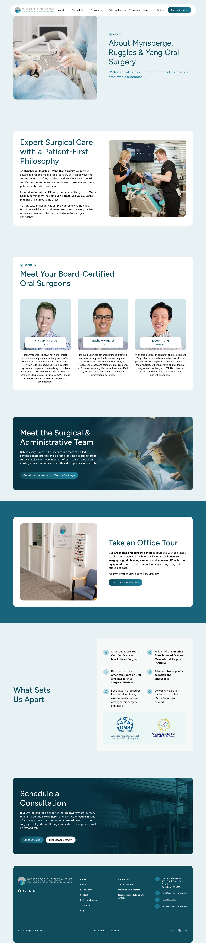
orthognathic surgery (124, 702)
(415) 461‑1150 (169, 899)
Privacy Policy (100, 930)
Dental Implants (126, 884)
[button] (63, 10)
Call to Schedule (179, 10)
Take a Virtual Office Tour (125, 582)
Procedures (123, 879)
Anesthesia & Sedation (129, 889)
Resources (148, 10)
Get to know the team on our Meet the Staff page (49, 475)
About (83, 884)
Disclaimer (114, 930)
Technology (134, 10)
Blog (82, 910)
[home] (35, 10)
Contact (160, 10)
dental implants (125, 694)
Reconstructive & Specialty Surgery (131, 896)
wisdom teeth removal (124, 698)
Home (83, 879)
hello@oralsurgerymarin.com (175, 893)
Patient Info (86, 889)
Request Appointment (60, 839)
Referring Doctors (117, 10)
